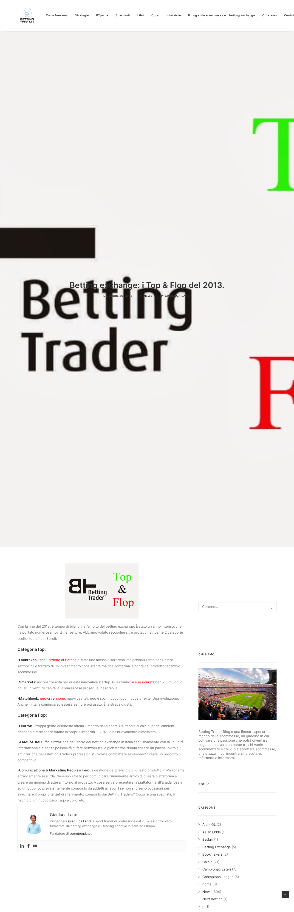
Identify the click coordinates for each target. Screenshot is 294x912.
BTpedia (102, 15)
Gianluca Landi (178, 295)
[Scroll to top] (285, 894)
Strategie (82, 15)
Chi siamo (269, 15)
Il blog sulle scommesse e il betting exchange (221, 15)
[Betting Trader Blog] (27, 15)
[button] (270, 607)
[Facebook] (28, 846)
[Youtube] (35, 846)
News (148, 295)
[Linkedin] (22, 846)
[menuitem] (58, 15)
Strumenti (123, 15)
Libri (140, 15)
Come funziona (57, 15)
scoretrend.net (81, 833)
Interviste (174, 15)
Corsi (155, 15)
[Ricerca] (237, 606)
